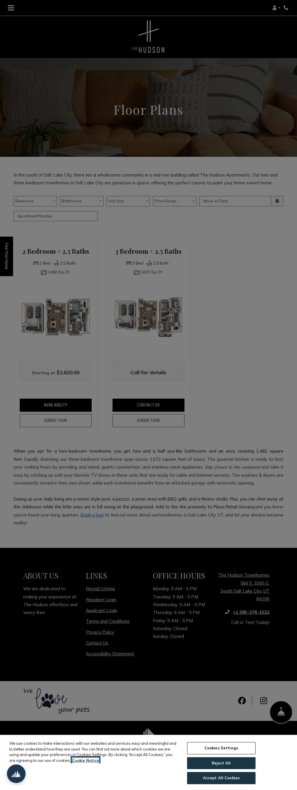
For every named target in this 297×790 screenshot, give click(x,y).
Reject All (221, 763)
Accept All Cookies (221, 777)
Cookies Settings (221, 748)
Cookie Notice (85, 760)
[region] (148, 762)
